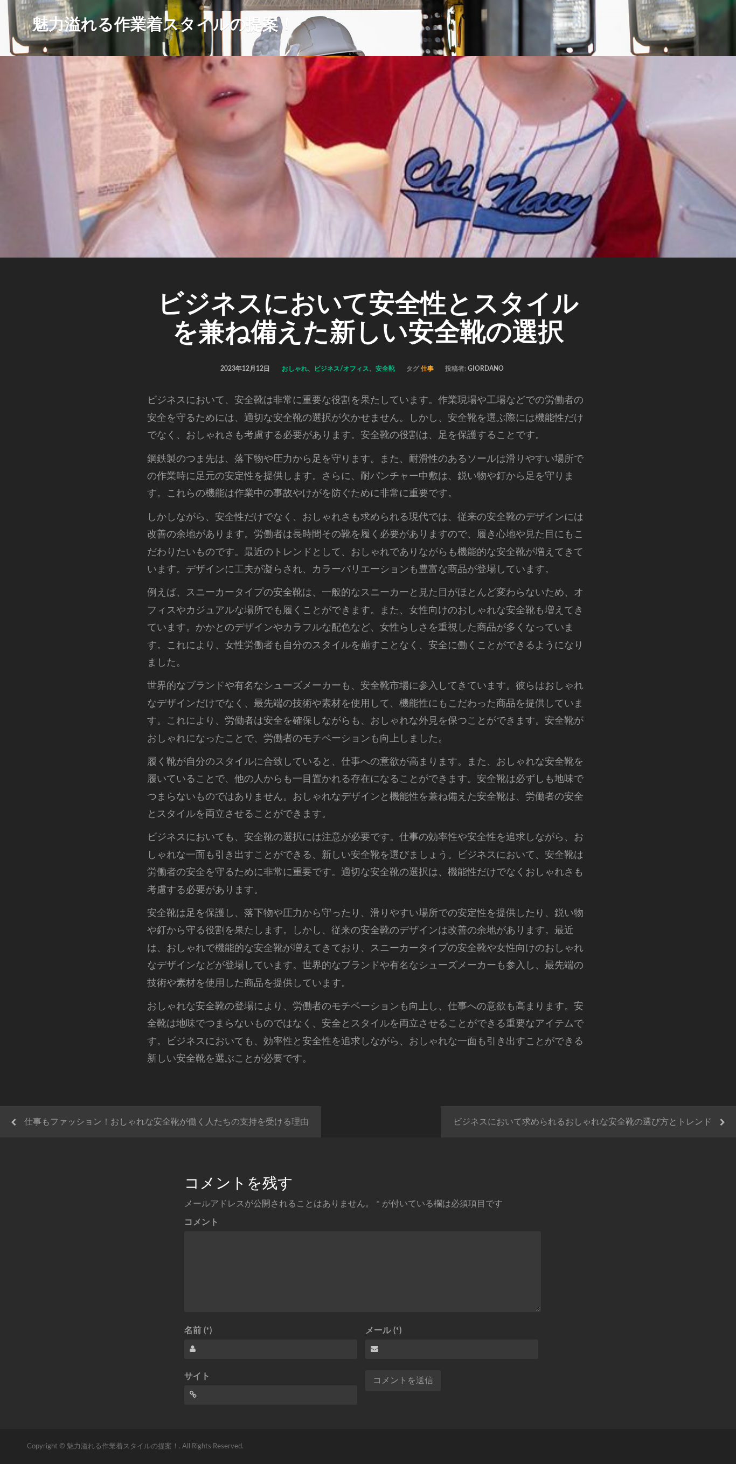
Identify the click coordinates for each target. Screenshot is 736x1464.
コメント (201, 1222)
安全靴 (385, 368)
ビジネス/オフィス (341, 368)
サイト (197, 1376)
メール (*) (383, 1330)
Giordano (486, 368)
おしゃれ (295, 368)
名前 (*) (198, 1330)
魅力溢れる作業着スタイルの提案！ (163, 25)
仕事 (427, 368)
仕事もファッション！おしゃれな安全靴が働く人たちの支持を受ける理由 (166, 1122)
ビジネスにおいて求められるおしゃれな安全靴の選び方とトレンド (582, 1122)
